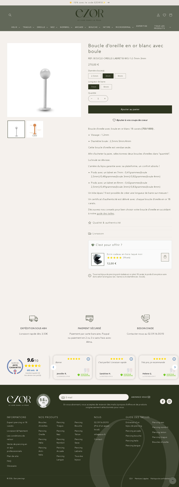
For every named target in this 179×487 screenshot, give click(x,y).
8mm (106, 87)
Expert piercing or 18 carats (17, 424)
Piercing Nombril (60, 441)
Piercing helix (132, 440)
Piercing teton (159, 432)
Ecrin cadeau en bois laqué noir (125, 254)
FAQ (9, 461)
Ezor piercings (19, 478)
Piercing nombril (160, 427)
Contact (98, 439)
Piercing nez (158, 422)
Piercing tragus (159, 437)
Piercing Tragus (60, 424)
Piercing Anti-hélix (42, 451)
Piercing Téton (79, 433)
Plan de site (12, 456)
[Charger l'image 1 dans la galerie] (16, 129)
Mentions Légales (142, 479)
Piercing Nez (60, 433)
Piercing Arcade (60, 449)
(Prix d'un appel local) (101, 426)
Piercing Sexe (79, 441)
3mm (108, 76)
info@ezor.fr (100, 434)
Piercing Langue (60, 458)
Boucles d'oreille (160, 442)
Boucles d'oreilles (43, 424)
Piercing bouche (134, 436)
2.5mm (94, 76)
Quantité (92, 93)
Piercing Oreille (42, 433)
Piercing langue (133, 445)
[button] (10, 15)
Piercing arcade (133, 431)
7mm (93, 87)
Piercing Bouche (79, 424)
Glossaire (12, 466)
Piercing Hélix (42, 441)
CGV (131, 479)
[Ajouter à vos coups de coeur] (94, 256)
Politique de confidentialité (161, 479)
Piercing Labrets (79, 449)
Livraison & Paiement (17, 431)
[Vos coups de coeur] (164, 15)
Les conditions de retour (16, 438)
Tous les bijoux (79, 458)
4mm (120, 76)
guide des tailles (105, 213)
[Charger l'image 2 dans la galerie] (34, 129)
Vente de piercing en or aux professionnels (17, 447)
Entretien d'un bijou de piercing (134, 424)
